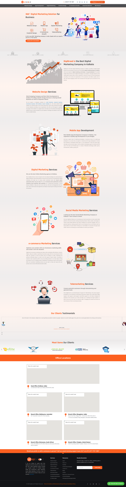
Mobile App (44, 26)
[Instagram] (80, 2)
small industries (49, 102)
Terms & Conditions (48, 484)
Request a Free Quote (98, 2)
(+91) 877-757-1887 (69, 2)
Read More (32, 474)
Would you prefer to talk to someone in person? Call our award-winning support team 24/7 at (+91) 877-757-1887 (63, 451)
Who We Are (98, 5)
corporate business (58, 102)
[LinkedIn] (82, 2)
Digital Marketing (51, 5)
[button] (1, 349)
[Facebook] (77, 2)
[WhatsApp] (87, 2)
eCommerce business (30, 103)
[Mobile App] (44, 23)
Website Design (28, 5)
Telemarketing (56, 32)
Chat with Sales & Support (117, 483)
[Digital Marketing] (56, 23)
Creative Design (62, 5)
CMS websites (39, 103)
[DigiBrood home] (26, 2)
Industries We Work (87, 5)
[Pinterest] (84, 2)
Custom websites (45, 103)
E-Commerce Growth (74, 5)
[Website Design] (31, 23)
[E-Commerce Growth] (44, 29)
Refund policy (56, 484)
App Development (39, 5)
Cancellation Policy (71, 484)
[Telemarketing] (56, 29)
